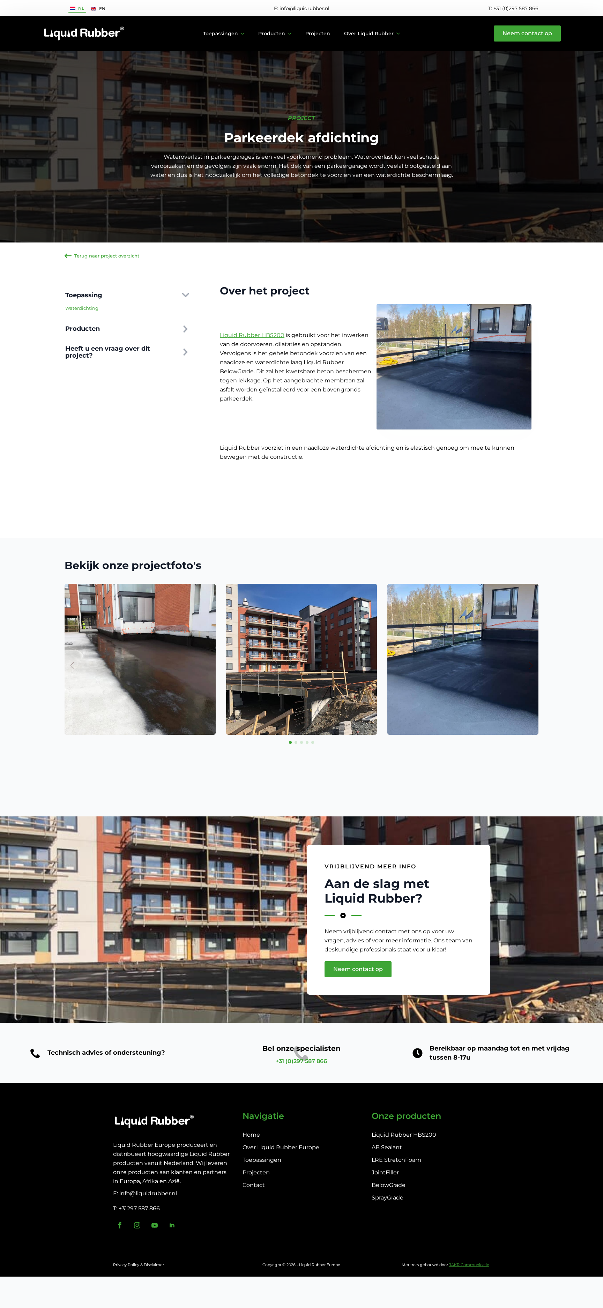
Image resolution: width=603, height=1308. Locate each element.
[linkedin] (172, 1225)
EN (102, 8)
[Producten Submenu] (291, 33)
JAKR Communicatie (469, 1264)
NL (81, 8)
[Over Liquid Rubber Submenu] (400, 33)
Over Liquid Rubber (369, 33)
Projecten (317, 33)
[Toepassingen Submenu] (244, 33)
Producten (271, 33)
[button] (530, 665)
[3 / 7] (462, 659)
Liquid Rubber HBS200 (252, 335)
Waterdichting (81, 308)
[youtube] (154, 1225)
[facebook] (119, 1225)
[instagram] (137, 1225)
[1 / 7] (140, 659)
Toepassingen (220, 33)
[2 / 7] (301, 659)
